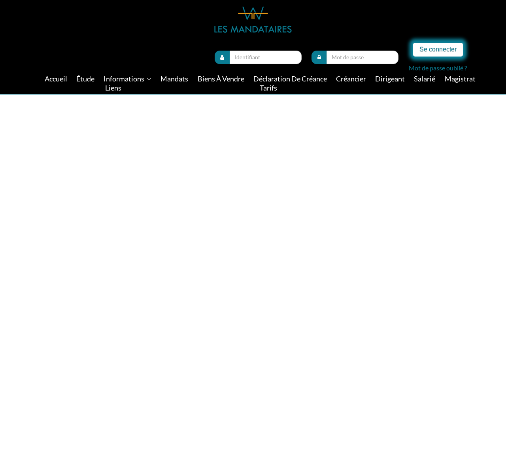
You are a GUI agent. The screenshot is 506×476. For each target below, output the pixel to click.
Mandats (174, 79)
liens (113, 88)
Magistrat (460, 79)
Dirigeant (390, 79)
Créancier (351, 79)
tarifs (268, 88)
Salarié (424, 79)
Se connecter (438, 49)
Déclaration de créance (290, 79)
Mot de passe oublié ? (438, 68)
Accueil (56, 79)
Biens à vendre (221, 79)
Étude (85, 79)
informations (124, 79)
